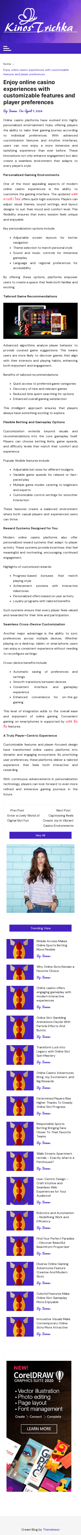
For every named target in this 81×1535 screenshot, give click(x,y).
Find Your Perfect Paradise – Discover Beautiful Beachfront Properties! (55, 1242)
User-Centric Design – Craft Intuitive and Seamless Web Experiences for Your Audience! (52, 1187)
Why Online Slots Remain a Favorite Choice (55, 969)
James (13, 111)
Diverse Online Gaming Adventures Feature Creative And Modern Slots (52, 1270)
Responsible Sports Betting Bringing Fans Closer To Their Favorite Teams (54, 1130)
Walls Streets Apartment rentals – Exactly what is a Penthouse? (55, 1157)
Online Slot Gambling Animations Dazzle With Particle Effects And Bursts (53, 1024)
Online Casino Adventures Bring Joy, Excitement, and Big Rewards (55, 1077)
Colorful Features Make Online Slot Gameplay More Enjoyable (53, 1298)
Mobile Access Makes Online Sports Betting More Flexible (52, 945)
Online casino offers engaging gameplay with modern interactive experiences (54, 994)
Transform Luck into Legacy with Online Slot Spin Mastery (53, 1051)
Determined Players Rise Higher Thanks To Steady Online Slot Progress (55, 1102)
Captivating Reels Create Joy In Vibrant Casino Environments (58, 820)
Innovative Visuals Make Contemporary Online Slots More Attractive (53, 1323)
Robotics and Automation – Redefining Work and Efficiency (55, 1217)
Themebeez (51, 1529)
